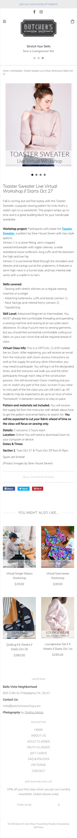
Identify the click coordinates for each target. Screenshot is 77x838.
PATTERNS (38, 765)
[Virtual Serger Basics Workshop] (19, 547)
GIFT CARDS (38, 753)
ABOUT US (38, 735)
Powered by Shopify (46, 823)
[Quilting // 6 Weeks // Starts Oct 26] (19, 618)
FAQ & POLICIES (38, 759)
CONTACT (38, 771)
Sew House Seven (40, 463)
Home (6, 70)
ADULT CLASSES (38, 741)
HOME (38, 729)
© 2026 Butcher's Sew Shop (21, 823)
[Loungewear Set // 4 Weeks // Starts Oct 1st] (57, 617)
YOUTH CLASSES (38, 747)
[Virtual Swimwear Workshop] (57, 547)
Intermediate (16, 70)
